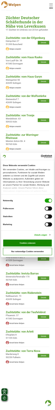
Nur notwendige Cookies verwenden (27, 251)
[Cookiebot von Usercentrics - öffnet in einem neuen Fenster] (41, 156)
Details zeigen (40, 235)
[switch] (48, 208)
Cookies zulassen (27, 243)
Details (43, 43)
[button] (48, 403)
